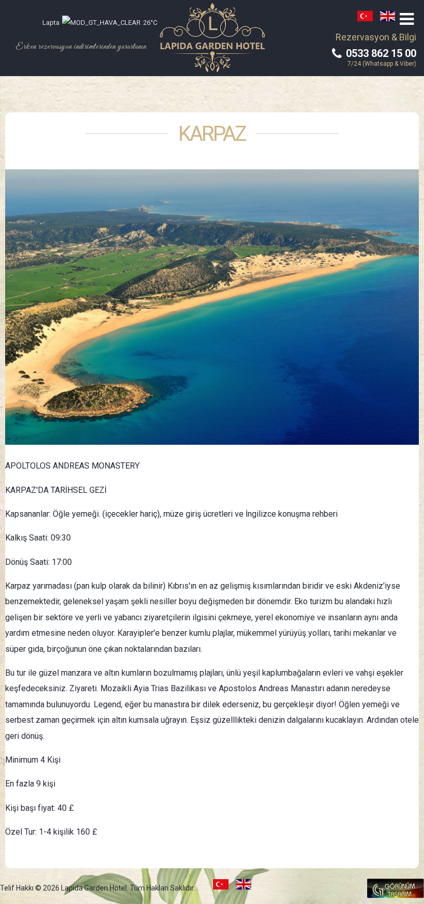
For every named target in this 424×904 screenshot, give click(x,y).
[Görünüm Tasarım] (395, 895)
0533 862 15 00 (379, 53)
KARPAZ (212, 134)
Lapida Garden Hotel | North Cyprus (212, 37)
